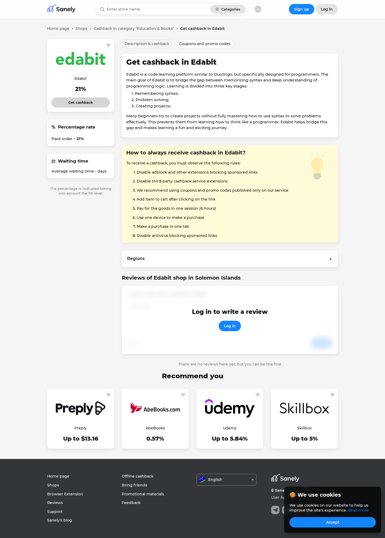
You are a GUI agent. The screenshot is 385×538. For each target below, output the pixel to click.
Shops (53, 485)
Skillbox (304, 428)
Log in (230, 326)
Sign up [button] (301, 9)
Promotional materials (143, 494)
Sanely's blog (59, 520)
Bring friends (134, 485)
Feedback (131, 502)
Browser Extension (65, 494)
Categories (230, 9)
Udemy (230, 428)
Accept (332, 522)
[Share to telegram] (275, 510)
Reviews (55, 502)
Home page (58, 476)
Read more (358, 510)
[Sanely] (61, 9)
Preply (80, 428)
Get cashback (80, 100)
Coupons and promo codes (204, 43)
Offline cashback (137, 476)
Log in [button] (327, 9)
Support (55, 511)
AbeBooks (155, 428)
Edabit (80, 78)
